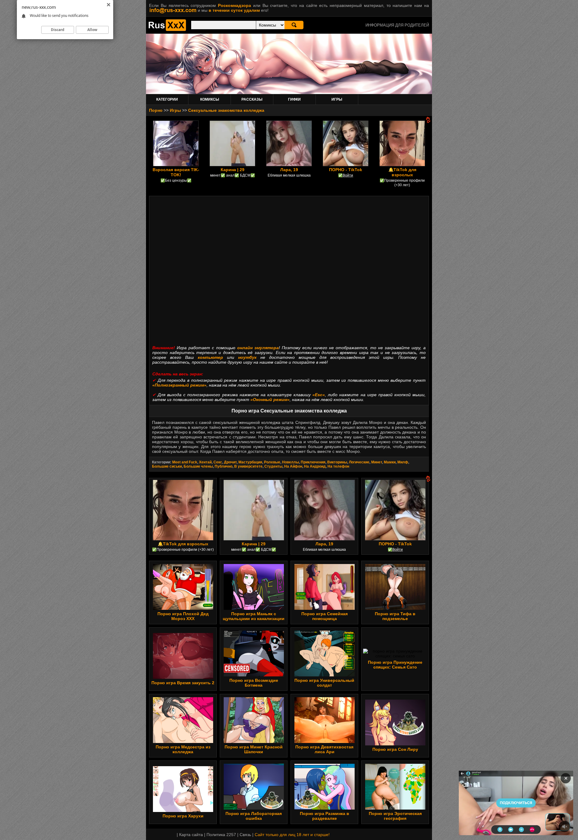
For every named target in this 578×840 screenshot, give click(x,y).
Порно (156, 110)
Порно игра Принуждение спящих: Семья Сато (395, 664)
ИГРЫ (336, 99)
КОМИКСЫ (209, 99)
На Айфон (293, 466)
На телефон (338, 466)
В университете (248, 466)
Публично (223, 466)
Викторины (337, 462)
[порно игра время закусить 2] (183, 677)
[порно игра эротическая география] (395, 808)
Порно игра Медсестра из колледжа (183, 749)
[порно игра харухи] (183, 810)
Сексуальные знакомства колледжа (226, 110)
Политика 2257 (221, 834)
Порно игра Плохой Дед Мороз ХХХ (183, 616)
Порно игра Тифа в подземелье (395, 616)
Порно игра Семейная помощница (324, 616)
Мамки (390, 462)
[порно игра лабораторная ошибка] (254, 808)
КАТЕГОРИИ (167, 99)
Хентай (205, 462)
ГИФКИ (294, 99)
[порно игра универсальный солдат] (324, 674)
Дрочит (230, 462)
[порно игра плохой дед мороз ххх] (183, 608)
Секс (217, 462)
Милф (402, 462)
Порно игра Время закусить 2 (182, 682)
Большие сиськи (167, 466)
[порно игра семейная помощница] (324, 608)
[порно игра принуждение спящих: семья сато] (395, 656)
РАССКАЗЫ (252, 99)
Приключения (313, 462)
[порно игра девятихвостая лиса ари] (324, 741)
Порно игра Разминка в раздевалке (324, 816)
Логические (359, 462)
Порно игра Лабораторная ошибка (253, 816)
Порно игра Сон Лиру (395, 749)
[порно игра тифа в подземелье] (395, 608)
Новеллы (290, 462)
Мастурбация (250, 462)
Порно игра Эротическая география (395, 816)
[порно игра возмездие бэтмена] (254, 674)
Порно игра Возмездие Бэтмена (253, 683)
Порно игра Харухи (183, 815)
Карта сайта (191, 834)
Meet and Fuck (184, 462)
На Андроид (315, 466)
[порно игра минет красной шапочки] (254, 741)
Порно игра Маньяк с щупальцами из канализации (253, 616)
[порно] (167, 29)
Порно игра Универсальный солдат (324, 683)
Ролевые (272, 462)
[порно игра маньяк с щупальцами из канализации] (254, 608)
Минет (376, 462)
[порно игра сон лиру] (395, 743)
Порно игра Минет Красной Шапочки (254, 749)
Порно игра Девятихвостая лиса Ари (324, 749)
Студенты (273, 466)
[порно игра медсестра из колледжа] (183, 741)
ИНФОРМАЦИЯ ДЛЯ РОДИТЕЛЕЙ (397, 25)
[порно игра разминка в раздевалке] (324, 808)
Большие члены (198, 466)
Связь (245, 834)
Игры (175, 110)
